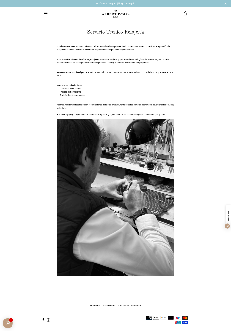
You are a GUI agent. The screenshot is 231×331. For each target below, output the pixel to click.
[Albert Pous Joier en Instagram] (48, 320)
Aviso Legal (109, 305)
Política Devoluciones (129, 305)
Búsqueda (95, 305)
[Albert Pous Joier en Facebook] (43, 320)
